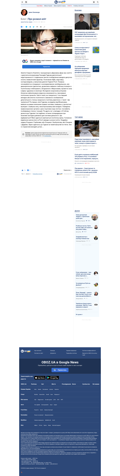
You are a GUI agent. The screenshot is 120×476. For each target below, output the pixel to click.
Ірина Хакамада (34, 12)
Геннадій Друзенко (80, 287)
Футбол (36, 394)
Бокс (52, 394)
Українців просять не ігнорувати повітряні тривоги (86, 39)
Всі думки (79, 314)
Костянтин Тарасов (80, 220)
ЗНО (58, 399)
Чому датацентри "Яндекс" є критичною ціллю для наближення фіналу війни (82, 216)
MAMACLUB (48, 420)
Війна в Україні (48, 5)
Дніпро (51, 389)
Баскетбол (42, 394)
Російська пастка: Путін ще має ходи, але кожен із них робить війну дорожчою (84, 227)
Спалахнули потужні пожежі (82, 175)
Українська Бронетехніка (82, 309)
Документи (53, 353)
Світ (42, 384)
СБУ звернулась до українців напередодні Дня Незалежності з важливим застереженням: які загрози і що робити (86, 34)
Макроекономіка (49, 415)
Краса (45, 425)
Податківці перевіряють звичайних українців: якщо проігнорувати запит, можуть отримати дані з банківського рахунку (87, 141)
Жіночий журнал (56, 425)
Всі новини (96, 384)
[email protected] (40, 464)
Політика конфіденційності (89, 350)
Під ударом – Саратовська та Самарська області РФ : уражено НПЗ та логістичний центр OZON (86, 170)
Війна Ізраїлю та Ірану (60, 5)
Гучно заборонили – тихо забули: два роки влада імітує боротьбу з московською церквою (83, 274)
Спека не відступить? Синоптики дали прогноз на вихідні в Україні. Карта (82, 50)
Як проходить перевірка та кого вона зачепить (85, 146)
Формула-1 (57, 394)
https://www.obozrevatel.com (74, 432)
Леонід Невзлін (79, 298)
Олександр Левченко (81, 241)
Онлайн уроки (48, 399)
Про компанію (37, 350)
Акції (51, 404)
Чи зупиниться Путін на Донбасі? (83, 284)
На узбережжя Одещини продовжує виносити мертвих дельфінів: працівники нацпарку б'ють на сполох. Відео (82, 69)
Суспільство (86, 384)
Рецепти (36, 409)
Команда (52, 350)
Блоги (74, 384)
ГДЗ (35, 399)
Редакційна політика (37, 173)
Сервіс (55, 404)
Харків (39, 389)
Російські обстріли (78, 5)
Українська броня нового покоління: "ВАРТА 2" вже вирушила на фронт (84, 305)
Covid (53, 420)
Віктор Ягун (78, 231)
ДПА (54, 399)
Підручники (41, 399)
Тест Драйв (37, 404)
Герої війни (39, 5)
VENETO (69, 5)
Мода (49, 425)
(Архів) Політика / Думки (26, 22)
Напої (41, 409)
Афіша (35, 425)
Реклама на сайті (38, 353)
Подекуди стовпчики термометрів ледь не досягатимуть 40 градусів (81, 57)
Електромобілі (44, 404)
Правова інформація (71, 350)
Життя (54, 384)
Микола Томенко (80, 278)
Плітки (40, 425)
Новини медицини (39, 420)
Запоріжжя (45, 389)
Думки (77, 211)
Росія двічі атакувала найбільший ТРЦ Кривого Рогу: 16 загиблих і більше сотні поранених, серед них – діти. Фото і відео (86, 157)
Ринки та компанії (38, 415)
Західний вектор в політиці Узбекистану (82, 237)
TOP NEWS (79, 117)
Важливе (78, 10)
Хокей (47, 394)
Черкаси (56, 389)
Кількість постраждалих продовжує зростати (87, 161)
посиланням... (48, 135)
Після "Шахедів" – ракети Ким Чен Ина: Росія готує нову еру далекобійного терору (83, 294)
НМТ (62, 399)
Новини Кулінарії (48, 409)
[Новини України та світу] (59, 174)
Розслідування (66, 384)
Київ (35, 389)
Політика (34, 384)
